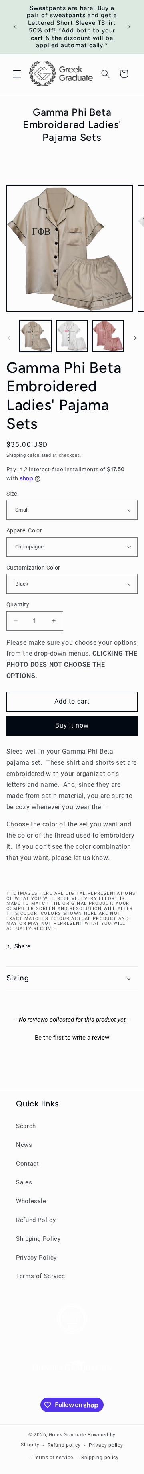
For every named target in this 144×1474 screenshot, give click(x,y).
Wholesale (31, 1201)
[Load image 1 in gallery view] (36, 336)
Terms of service (53, 1457)
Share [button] (22, 946)
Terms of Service (40, 1276)
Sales (24, 1182)
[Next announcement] (129, 27)
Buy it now (72, 725)
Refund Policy (36, 1220)
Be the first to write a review (72, 1037)
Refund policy (64, 1445)
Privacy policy (106, 1445)
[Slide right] (135, 338)
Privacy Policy (36, 1257)
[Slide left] (9, 338)
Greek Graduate (67, 1435)
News (24, 1144)
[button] (17, 73)
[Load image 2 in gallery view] (72, 336)
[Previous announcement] (15, 27)
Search (26, 1126)
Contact (27, 1163)
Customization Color (33, 567)
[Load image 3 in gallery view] (108, 336)
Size (11, 493)
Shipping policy (100, 1457)
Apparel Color (24, 530)
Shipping (16, 455)
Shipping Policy (38, 1238)
